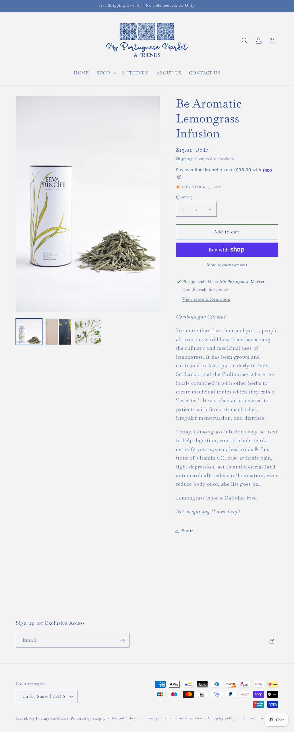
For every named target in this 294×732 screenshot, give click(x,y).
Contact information (259, 718)
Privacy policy (154, 718)
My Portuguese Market (49, 718)
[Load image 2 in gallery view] (58, 331)
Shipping (184, 158)
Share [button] (188, 531)
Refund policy (124, 718)
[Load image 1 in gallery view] (29, 331)
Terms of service (187, 718)
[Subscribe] (122, 640)
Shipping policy (221, 718)
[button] (106, 73)
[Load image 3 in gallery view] (88, 331)
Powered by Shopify (88, 718)
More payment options (227, 264)
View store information (206, 299)
